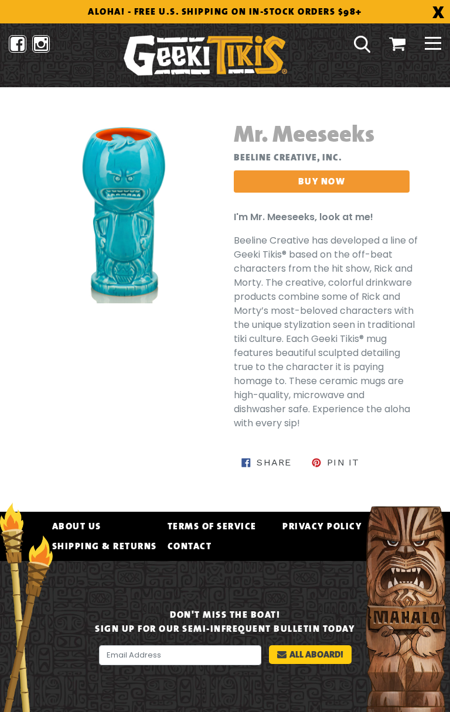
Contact (190, 546)
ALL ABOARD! (316, 654)
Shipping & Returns (104, 546)
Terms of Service (212, 526)
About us (76, 526)
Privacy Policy (322, 526)
